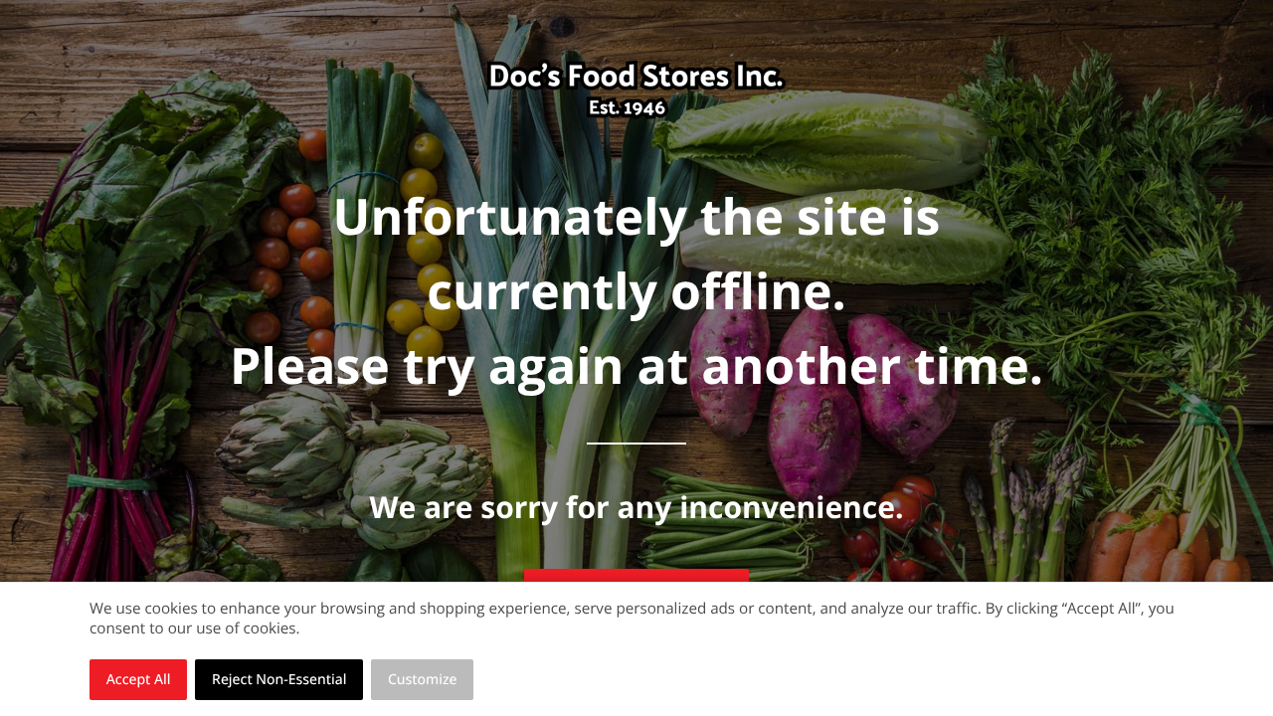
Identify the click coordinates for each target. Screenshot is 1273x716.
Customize (422, 679)
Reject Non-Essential (279, 679)
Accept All (138, 679)
